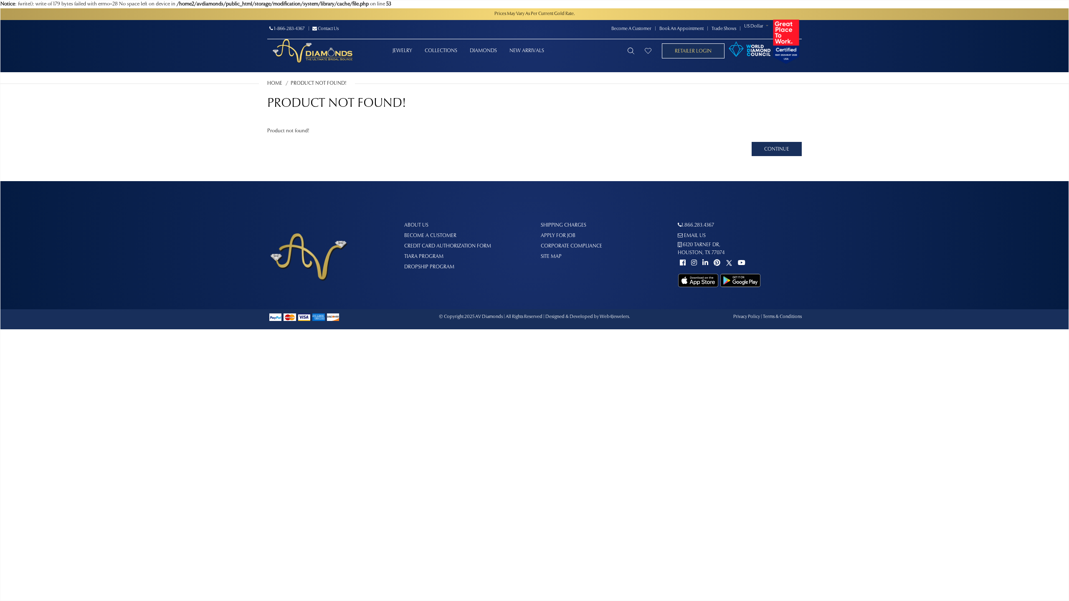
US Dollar (753, 26)
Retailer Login (693, 51)
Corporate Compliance (571, 246)
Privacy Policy (746, 317)
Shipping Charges (563, 225)
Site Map (551, 256)
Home (274, 83)
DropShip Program (429, 267)
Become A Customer (631, 29)
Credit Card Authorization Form (447, 246)
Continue (776, 149)
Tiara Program (423, 256)
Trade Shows (724, 29)
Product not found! (319, 83)
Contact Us (328, 29)
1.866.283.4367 (697, 225)
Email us (694, 235)
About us (416, 225)
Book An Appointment (681, 29)
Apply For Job (558, 235)
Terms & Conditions (782, 317)
